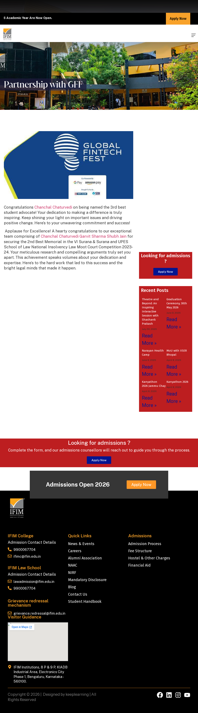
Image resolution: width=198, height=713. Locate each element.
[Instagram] (178, 695)
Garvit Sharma (92, 236)
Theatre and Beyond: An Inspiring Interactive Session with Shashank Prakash (150, 311)
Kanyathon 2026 (177, 382)
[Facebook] (160, 695)
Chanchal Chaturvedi (53, 207)
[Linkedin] (169, 695)
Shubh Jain (116, 236)
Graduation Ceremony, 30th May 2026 (176, 303)
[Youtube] (187, 695)
